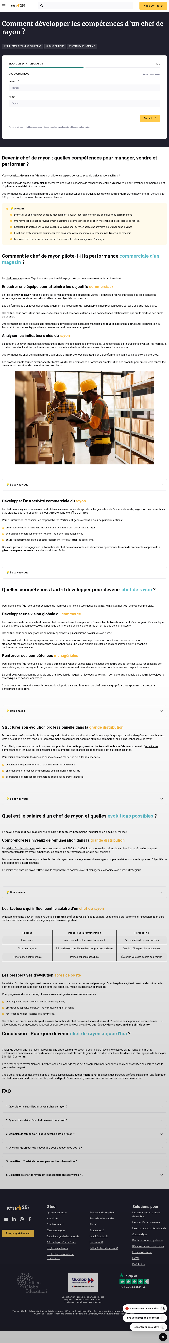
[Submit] (42, 5)
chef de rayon (14, 278)
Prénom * (14, 81)
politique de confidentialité (79, 127)
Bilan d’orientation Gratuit (26, 63)
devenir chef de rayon (20, 605)
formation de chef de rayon (23, 354)
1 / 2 (158, 63)
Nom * (12, 96)
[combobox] (85, 5)
